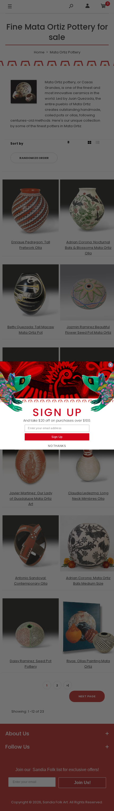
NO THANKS (57, 445)
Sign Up (57, 436)
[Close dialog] (110, 365)
